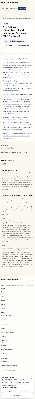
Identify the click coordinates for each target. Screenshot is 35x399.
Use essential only (25, 391)
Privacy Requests (5, 361)
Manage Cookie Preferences (9, 365)
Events (3, 328)
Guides (3, 300)
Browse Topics (13, 8)
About (2, 8)
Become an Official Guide (7, 332)
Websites (3, 320)
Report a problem (6, 373)
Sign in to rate (23, 48)
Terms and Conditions (7, 350)
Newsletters (4, 324)
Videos (3, 308)
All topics (3, 292)
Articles (9, 15)
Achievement (18, 15)
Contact (3, 336)
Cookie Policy (4, 354)
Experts (3, 296)
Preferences (17, 395)
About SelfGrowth (6, 316)
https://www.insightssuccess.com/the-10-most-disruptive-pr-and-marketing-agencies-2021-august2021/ (17, 136)
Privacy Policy (4, 345)
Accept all (9, 391)
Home (3, 15)
